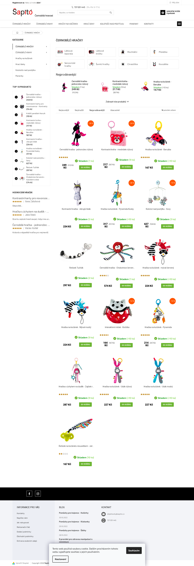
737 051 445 (79, 7)
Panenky (19, 76)
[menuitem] (21, 23)
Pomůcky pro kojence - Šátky (72, 530)
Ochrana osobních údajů (27, 541)
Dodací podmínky (24, 532)
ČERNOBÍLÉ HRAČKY (25, 46)
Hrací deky (20, 64)
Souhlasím (134, 550)
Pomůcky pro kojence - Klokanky (74, 521)
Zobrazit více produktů (116, 102)
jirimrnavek (38, 493)
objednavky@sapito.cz (115, 514)
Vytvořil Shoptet (22, 563)
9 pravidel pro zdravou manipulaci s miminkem (75, 540)
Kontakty (21, 513)
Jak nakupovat (23, 522)
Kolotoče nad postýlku (26, 70)
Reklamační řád (23, 527)
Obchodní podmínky (25, 536)
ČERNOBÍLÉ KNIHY (24, 52)
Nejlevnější (64, 110)
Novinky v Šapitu (29, 493)
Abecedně (115, 110)
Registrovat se (18, 3)
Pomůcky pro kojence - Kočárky (73, 513)
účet (38, 3)
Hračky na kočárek (24, 58)
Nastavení (60, 559)
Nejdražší (79, 110)
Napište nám (22, 518)
